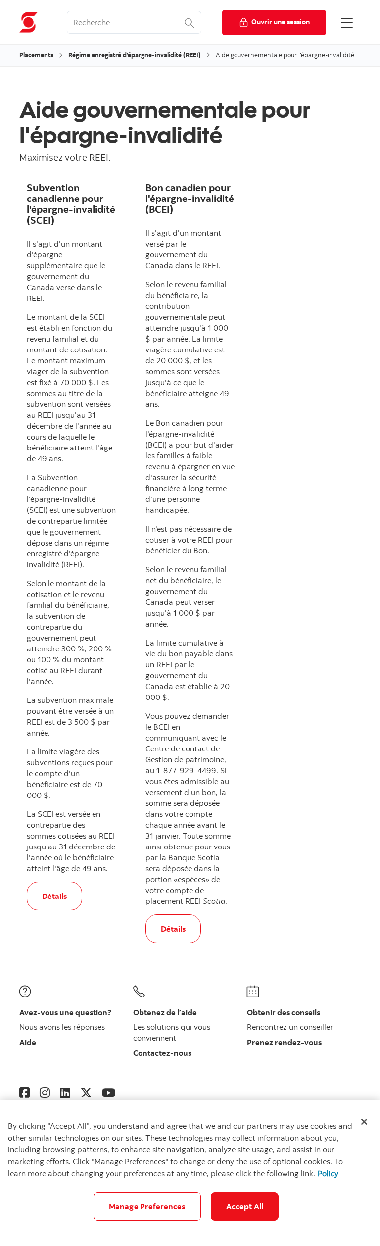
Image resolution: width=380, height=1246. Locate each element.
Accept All (245, 1206)
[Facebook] (24, 1092)
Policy (328, 1173)
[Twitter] (86, 1092)
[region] (190, 1173)
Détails (62, 896)
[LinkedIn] (65, 1092)
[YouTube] (108, 1092)
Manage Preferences (147, 1206)
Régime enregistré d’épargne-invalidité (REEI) (134, 55)
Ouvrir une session (280, 21)
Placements (36, 55)
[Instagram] (45, 1092)
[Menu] (347, 22)
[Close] (364, 1122)
